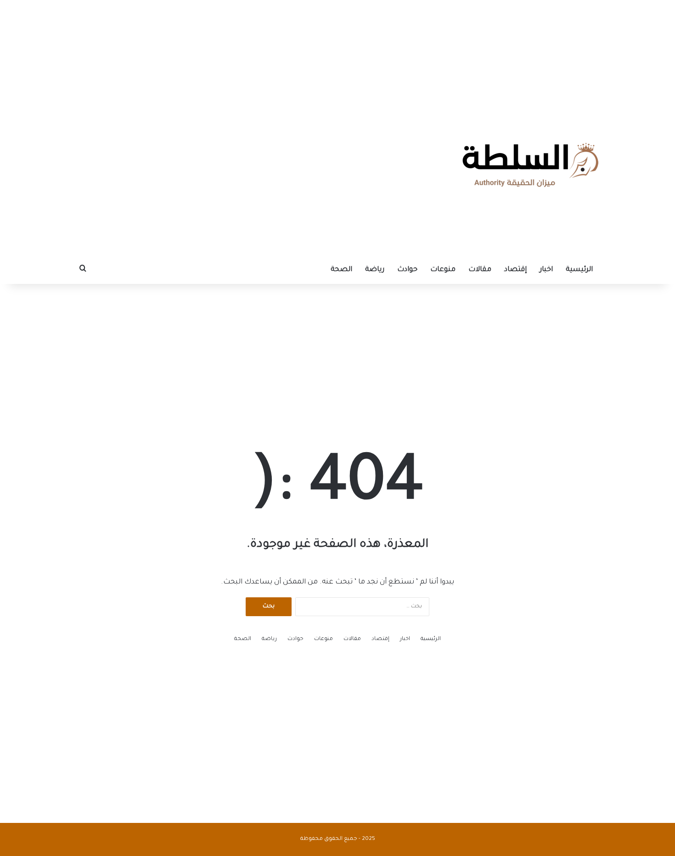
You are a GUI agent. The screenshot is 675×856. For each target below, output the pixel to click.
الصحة (341, 270)
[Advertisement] (337, 57)
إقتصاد (515, 270)
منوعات (443, 270)
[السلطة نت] (530, 165)
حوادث (407, 270)
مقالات (479, 270)
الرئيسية (579, 270)
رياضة (374, 270)
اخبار (546, 270)
